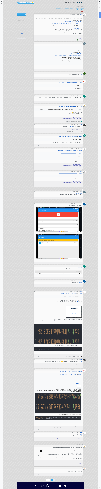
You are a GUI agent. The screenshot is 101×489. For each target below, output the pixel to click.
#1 (34, 14)
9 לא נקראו (22, 33)
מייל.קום (71, 130)
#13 (34, 265)
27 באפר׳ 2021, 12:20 (74, 104)
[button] (100, 488)
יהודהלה (80, 203)
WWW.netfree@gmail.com (77, 354)
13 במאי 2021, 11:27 (74, 280)
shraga (81, 95)
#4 (34, 80)
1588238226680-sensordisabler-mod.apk (73, 21)
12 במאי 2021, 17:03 (74, 203)
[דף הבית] (100, 1)
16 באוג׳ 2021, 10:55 (74, 369)
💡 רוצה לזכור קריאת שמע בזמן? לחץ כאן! (25, 2)
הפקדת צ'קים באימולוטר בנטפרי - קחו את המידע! (68, 44)
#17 (34, 369)
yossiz (81, 124)
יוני (81, 43)
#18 (34, 432)
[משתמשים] (100, 7)
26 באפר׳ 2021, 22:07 (73, 72)
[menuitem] (1, 1)
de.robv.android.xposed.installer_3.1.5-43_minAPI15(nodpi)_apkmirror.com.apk (66, 23)
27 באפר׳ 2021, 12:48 (74, 171)
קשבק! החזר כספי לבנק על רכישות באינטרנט (67, 354)
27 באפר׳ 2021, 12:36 (74, 134)
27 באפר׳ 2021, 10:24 (74, 80)
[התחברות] (1, 1)
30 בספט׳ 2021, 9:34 (75, 468)
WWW (81, 80)
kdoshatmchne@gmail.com (77, 117)
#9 (34, 148)
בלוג (74, 129)
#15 (34, 291)
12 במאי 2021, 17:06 (74, 265)
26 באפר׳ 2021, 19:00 (74, 14)
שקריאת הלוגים (70, 126)
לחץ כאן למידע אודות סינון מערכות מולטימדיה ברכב (72, 37)
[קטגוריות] (100, 3)
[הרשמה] (1, 3)
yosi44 (81, 369)
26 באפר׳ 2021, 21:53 (75, 43)
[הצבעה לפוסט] (39, 40)
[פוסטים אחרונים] (100, 5)
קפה (72, 129)
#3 (34, 72)
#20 (34, 468)
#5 (34, 95)
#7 (34, 124)
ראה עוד (80, 38)
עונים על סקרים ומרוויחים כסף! (57, 354)
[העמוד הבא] (47, 480)
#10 (34, 171)
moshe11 (80, 72)
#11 (34, 191)
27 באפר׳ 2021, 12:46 (74, 148)
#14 (34, 280)
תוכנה (82, 11)
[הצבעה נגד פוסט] (35, 40)
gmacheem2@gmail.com (71, 426)
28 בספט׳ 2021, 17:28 (74, 445)
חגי (81, 468)
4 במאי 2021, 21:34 (76, 191)
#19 (34, 445)
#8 (34, 134)
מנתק (81, 14)
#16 (34, 359)
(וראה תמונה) (76, 28)
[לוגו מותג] (80, 2)
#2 (34, 43)
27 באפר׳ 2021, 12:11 (74, 95)
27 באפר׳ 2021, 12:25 (74, 124)
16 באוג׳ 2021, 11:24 (74, 432)
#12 (34, 203)
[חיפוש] (100, 10)
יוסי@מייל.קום (78, 129)
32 (37, 40)
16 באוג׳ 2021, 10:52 (74, 359)
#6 (34, 104)
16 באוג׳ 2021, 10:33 (74, 291)
